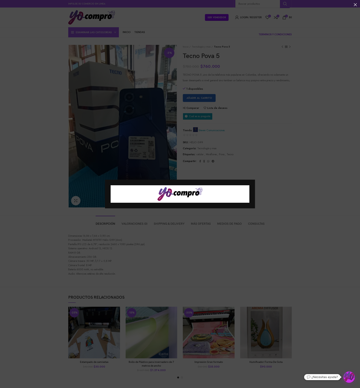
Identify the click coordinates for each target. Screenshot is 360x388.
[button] (349, 377)
